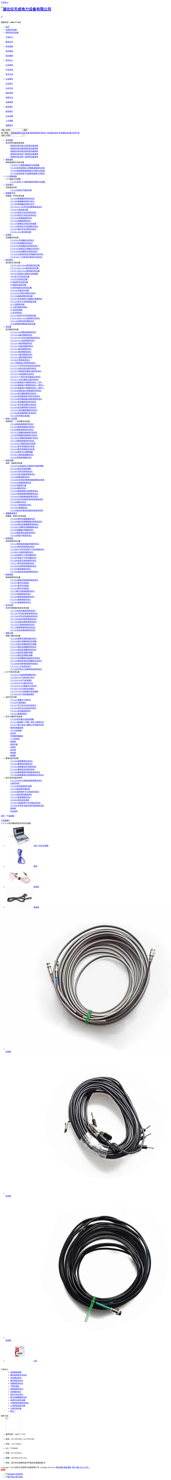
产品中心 (4, 2)
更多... (12, 1411)
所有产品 (76, 133)
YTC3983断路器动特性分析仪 (22, 204)
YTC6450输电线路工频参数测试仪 (24, 491)
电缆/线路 (9, 460)
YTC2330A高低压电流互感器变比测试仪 (26, 254)
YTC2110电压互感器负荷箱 (21, 655)
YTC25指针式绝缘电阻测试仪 (22, 591)
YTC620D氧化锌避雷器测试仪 (22, 519)
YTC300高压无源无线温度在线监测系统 (26, 510)
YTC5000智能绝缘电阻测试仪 (22, 597)
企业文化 (9, 88)
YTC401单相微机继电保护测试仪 (23, 435)
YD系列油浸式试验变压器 (21, 288)
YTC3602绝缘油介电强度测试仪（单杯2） (27, 385)
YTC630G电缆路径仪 (19, 508)
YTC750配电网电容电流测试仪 (22, 627)
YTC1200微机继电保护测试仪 (22, 441)
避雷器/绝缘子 (11, 513)
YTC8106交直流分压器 (19, 290)
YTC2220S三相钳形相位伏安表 (23, 444)
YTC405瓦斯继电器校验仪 (21, 458)
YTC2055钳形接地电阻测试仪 (22, 547)
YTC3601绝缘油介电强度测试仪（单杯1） (27, 388)
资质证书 (9, 98)
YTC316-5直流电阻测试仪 (20, 352)
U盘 (35, 1361)
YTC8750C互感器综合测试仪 (22, 240)
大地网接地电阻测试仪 (19, 1403)
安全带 (13, 733)
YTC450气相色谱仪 (18, 703)
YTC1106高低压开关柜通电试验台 (24, 226)
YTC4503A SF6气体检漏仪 (21, 680)
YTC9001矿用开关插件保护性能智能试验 (27, 806)
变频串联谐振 (15, 1372)
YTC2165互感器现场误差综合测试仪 (25, 658)
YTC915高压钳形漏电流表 (21, 795)
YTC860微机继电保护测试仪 (22, 424)
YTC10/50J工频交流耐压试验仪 (23, 293)
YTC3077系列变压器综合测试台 (23, 405)
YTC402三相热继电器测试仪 (22, 455)
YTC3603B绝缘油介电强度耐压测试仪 (25, 391)
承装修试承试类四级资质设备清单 (24, 148)
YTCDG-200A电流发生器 (20, 232)
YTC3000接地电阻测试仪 (20, 569)
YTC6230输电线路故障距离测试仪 (24, 494)
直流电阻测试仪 (16, 1381)
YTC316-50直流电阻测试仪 (21, 357)
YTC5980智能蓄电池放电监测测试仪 (25, 772)
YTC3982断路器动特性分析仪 (22, 201)
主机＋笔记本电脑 (41, 846)
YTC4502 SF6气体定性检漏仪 (22, 689)
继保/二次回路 (11, 419)
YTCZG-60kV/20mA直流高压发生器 (25, 265)
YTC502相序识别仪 (18, 502)
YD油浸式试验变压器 (19, 282)
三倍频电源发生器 (17, 1406)
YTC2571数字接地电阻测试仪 (22, 563)
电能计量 (9, 633)
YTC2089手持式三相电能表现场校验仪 (26, 669)
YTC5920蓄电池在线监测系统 (22, 769)
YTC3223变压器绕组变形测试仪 (23, 402)
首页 (7, 27)
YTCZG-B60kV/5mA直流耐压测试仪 (25, 318)
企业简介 (9, 84)
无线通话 (9, 185)
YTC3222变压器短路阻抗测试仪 (23, 394)
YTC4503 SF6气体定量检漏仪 (22, 694)
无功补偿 (9, 605)
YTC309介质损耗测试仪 (20, 360)
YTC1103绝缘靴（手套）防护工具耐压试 (27, 722)
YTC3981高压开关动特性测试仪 (23, 213)
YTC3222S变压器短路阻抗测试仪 (23, 410)
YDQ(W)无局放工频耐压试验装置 (24, 274)
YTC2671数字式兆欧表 (19, 586)
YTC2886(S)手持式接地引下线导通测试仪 (27, 549)
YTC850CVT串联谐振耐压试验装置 (24, 165)
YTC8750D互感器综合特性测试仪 (24, 251)
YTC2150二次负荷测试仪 (20, 666)
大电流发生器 (15, 1408)
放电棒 (13, 808)
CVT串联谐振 (11, 176)
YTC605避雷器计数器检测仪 (22, 530)
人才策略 (9, 121)
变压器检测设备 (65, 133)
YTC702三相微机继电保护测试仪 (23, 432)
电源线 (36, 907)
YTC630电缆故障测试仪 (20, 477)
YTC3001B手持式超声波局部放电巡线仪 (26, 499)
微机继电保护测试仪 (38, 133)
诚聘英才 (9, 125)
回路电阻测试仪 (16, 1383)
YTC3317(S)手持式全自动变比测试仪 (25, 366)
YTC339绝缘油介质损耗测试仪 (22, 363)
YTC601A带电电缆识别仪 (20, 505)
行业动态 (9, 70)
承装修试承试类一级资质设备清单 (24, 157)
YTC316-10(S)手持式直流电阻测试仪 (25, 338)
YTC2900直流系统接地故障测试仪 (24, 572)
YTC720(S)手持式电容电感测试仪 (24, 614)
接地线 (36, 887)
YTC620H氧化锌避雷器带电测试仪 (24, 524)
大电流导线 (15, 783)
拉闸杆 (13, 747)
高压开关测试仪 (16, 1395)
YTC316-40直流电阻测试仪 (21, 335)
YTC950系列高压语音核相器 (22, 719)
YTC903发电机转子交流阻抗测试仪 (24, 792)
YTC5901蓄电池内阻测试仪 (21, 764)
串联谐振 (9, 160)
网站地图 (59, 1467)
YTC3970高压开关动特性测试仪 (23, 229)
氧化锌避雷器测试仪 (18, 1397)
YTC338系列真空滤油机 (20, 416)
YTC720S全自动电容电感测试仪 (23, 622)
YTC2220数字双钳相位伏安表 (22, 449)
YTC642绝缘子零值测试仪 (21, 536)
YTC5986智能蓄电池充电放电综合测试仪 (27, 775)
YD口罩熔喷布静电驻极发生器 (22, 324)
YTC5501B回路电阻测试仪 (21, 218)
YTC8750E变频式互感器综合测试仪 (24, 249)
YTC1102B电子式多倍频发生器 (23, 316)
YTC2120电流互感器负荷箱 (21, 652)
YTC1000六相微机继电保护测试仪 (24, 438)
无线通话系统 (52, 133)
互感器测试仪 (15, 1392)
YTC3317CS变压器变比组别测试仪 (24, 380)
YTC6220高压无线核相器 (20, 469)
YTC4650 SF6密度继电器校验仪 (23, 675)
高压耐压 (9, 260)
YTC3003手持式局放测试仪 (21, 471)
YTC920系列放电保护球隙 (21, 786)
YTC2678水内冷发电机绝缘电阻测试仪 (26, 781)
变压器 (8, 327)
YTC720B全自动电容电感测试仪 (23, 619)
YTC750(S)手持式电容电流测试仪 (24, 616)
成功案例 (9, 56)
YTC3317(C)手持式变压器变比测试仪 (25, 377)
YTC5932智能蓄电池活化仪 (21, 761)
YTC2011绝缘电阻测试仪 (20, 600)
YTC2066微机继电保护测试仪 (22, 427)
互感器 (8, 235)
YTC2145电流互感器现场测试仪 (23, 650)
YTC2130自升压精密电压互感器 (23, 644)
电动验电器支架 (16, 728)
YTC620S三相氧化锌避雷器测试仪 (24, 527)
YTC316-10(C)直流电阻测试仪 (22, 341)
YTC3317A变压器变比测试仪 (22, 374)
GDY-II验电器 (16, 730)
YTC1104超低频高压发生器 (21, 296)
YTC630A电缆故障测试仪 (20, 483)
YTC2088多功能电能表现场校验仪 (24, 664)
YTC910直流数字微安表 (20, 789)
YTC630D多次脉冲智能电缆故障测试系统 (27, 480)
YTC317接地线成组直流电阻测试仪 (24, 544)
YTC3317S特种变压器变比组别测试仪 (25, 371)
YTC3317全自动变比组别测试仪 (23, 368)
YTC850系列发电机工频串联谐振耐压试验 (27, 168)
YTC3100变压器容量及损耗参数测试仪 (26, 399)
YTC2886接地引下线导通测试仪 (23, 555)
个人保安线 (15, 739)
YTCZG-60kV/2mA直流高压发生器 (24, 268)
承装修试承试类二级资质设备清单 (24, 154)
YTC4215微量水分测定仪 (20, 700)
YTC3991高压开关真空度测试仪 (23, 215)
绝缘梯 (13, 753)
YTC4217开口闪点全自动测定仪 (23, 705)
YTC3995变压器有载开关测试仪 (23, 407)
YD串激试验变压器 (18, 285)
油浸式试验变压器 (17, 1400)
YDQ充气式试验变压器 (19, 277)
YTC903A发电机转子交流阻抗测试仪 (25, 803)
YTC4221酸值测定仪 (18, 714)
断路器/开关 (10, 193)
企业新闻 (9, 65)
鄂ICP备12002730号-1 (81, 1467)
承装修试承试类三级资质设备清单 (24, 146)
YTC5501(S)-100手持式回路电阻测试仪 (26, 207)
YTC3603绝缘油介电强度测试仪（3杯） (26, 382)
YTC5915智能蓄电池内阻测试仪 (23, 767)
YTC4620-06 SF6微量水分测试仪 (23, 686)
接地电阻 (9, 538)
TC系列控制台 (16, 313)
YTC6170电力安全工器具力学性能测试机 (27, 725)
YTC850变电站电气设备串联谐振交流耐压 (27, 174)
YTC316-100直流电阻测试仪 (21, 346)
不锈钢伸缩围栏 (16, 736)
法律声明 (9, 102)
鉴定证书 (9, 42)
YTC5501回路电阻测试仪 (20, 221)
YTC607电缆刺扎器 (18, 485)
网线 (35, 866)
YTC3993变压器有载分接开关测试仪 (25, 396)
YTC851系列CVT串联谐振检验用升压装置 (27, 182)
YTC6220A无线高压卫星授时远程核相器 (26, 466)
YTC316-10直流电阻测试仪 (21, 355)
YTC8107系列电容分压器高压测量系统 (26, 299)
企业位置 (9, 116)
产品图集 (10, 816)
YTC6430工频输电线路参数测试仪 (24, 497)
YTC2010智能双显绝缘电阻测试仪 (24, 580)
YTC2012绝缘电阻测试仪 (20, 602)
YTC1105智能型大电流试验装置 (23, 224)
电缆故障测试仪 (16, 1389)
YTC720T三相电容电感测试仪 (22, 625)
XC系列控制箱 (16, 310)
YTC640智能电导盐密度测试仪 (22, 533)
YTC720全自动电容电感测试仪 (22, 611)
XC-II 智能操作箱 (17, 304)
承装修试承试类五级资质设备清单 (24, 151)
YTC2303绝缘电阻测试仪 (20, 594)
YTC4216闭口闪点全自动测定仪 (23, 708)
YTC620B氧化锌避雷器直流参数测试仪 (26, 522)
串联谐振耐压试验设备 (20, 133)
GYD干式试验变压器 (18, 279)
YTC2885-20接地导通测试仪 (21, 552)
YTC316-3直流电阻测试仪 (20, 349)
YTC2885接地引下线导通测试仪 (23, 558)
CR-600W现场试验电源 (19, 800)
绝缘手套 (14, 744)
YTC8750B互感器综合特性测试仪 (24, 246)
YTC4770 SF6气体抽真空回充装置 (24, 691)
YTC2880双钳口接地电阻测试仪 (23, 561)
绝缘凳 (13, 742)
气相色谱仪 (15, 1386)
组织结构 (9, 93)
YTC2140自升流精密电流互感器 (23, 641)
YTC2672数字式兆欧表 (19, 583)
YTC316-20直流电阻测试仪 (21, 343)
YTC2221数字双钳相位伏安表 (22, 446)
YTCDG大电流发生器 (19, 210)
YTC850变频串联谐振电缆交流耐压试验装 (27, 171)
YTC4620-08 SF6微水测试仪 (21, 683)
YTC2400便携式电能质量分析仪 (23, 639)
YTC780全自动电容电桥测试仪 (22, 630)
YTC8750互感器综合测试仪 (21, 243)
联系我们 (9, 111)
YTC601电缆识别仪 (18, 488)
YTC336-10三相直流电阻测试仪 (23, 332)
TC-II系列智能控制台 (18, 307)
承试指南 (9, 51)
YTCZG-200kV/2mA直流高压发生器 (25, 271)
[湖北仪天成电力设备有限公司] (26, 9)
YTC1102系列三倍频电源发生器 (23, 302)
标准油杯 (14, 811)
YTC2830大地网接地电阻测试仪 (23, 566)
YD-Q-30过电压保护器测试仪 (22, 321)
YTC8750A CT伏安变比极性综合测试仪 (26, 257)
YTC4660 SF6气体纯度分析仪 (22, 678)
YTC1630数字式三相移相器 (21, 452)
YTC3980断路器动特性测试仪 (22, 199)
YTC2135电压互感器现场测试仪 (23, 647)
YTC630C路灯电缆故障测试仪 (22, 474)
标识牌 (13, 750)
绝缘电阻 (9, 575)
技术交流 (9, 74)
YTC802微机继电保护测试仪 (22, 430)
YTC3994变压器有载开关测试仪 (23, 413)
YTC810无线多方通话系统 (21, 190)
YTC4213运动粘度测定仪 (20, 711)
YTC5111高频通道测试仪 (20, 797)
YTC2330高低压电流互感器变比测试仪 (26, 661)
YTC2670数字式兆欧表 (19, 588)
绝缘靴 (13, 756)
